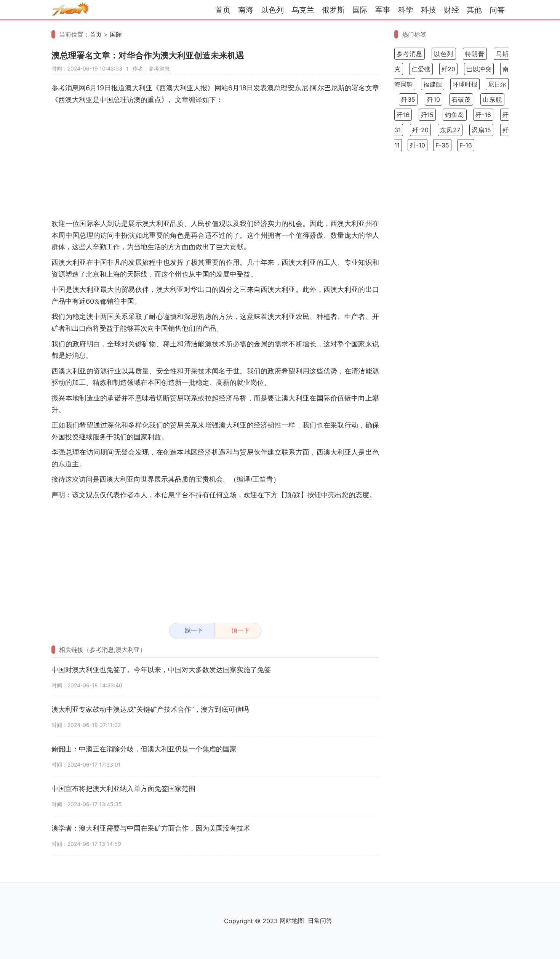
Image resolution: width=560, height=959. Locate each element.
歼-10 (417, 145)
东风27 (450, 130)
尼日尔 (497, 84)
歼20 (449, 69)
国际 (360, 9)
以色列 (272, 9)
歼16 (403, 114)
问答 (497, 9)
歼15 (427, 114)
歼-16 (483, 114)
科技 (428, 9)
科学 (405, 9)
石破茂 (461, 99)
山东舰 (492, 99)
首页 (222, 9)
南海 (245, 9)
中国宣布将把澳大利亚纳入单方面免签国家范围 (123, 788)
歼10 (433, 99)
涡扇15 (481, 130)
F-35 (442, 145)
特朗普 (475, 54)
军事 (382, 9)
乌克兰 (302, 9)
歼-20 (420, 130)
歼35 (408, 99)
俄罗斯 (333, 9)
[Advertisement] (215, 162)
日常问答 (320, 920)
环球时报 (465, 84)
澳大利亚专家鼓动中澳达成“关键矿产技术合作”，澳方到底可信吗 (150, 709)
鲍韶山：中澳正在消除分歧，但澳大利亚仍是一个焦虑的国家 (144, 749)
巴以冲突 (478, 69)
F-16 (465, 145)
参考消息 (409, 54)
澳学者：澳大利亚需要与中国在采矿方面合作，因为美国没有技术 (150, 828)
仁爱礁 (420, 69)
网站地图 (292, 920)
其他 (474, 9)
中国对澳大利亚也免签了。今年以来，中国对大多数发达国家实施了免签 (161, 670)
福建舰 (432, 84)
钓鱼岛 (454, 114)
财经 (451, 9)
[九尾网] (70, 10)
